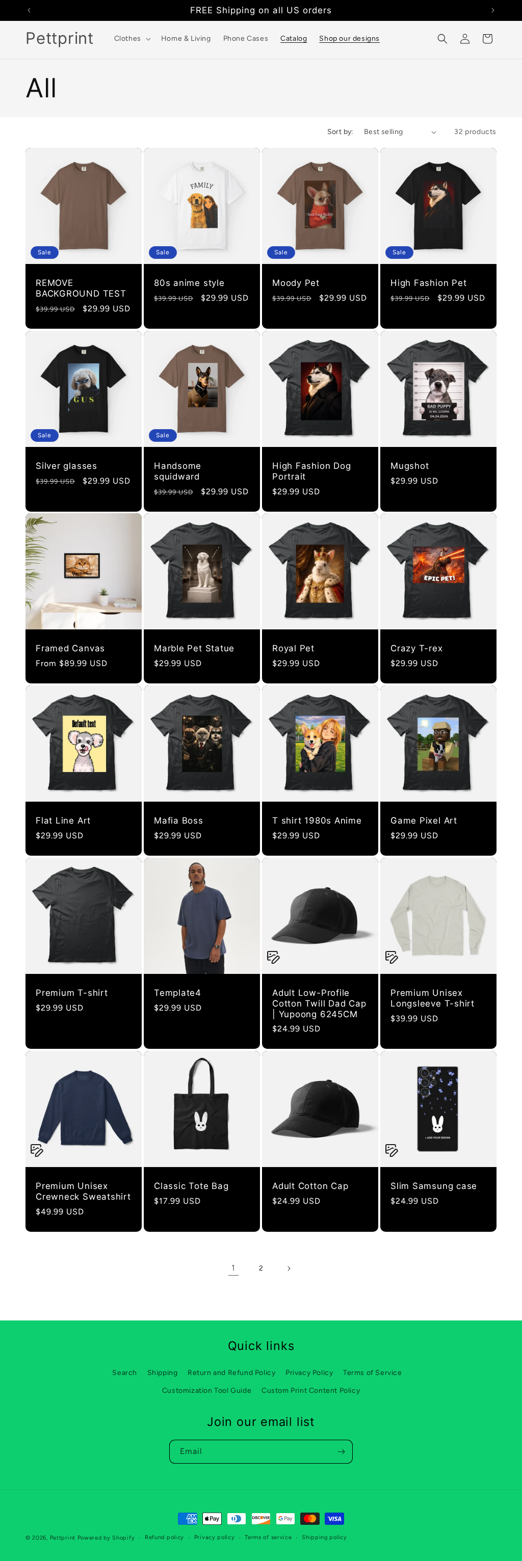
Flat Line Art (63, 820)
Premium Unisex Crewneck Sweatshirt (83, 1191)
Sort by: (340, 131)
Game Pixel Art (423, 820)
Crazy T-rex (416, 648)
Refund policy (164, 1537)
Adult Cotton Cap (310, 1186)
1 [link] (233, 1268)
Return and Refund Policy (231, 1372)
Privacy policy (214, 1537)
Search (124, 1372)
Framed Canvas (70, 648)
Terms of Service (372, 1372)
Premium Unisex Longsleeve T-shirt (432, 998)
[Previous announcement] (29, 10)
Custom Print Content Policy (311, 1390)
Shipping (162, 1372)
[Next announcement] (493, 10)
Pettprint (62, 1537)
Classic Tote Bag (191, 1186)
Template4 (177, 993)
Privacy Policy (309, 1372)
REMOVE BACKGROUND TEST (81, 288)
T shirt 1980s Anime (317, 820)
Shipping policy (324, 1537)
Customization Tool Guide (206, 1390)
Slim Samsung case (433, 1186)
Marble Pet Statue (194, 648)
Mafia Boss (178, 820)
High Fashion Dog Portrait (311, 471)
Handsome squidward (177, 471)
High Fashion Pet (428, 283)
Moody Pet (296, 283)
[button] (131, 38)
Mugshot (409, 466)
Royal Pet (293, 648)
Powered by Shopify (106, 1537)
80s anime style (189, 283)
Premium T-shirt (72, 993)
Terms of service (268, 1537)
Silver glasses (66, 466)
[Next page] (288, 1268)
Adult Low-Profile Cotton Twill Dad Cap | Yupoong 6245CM (319, 1003)
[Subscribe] (341, 1452)
